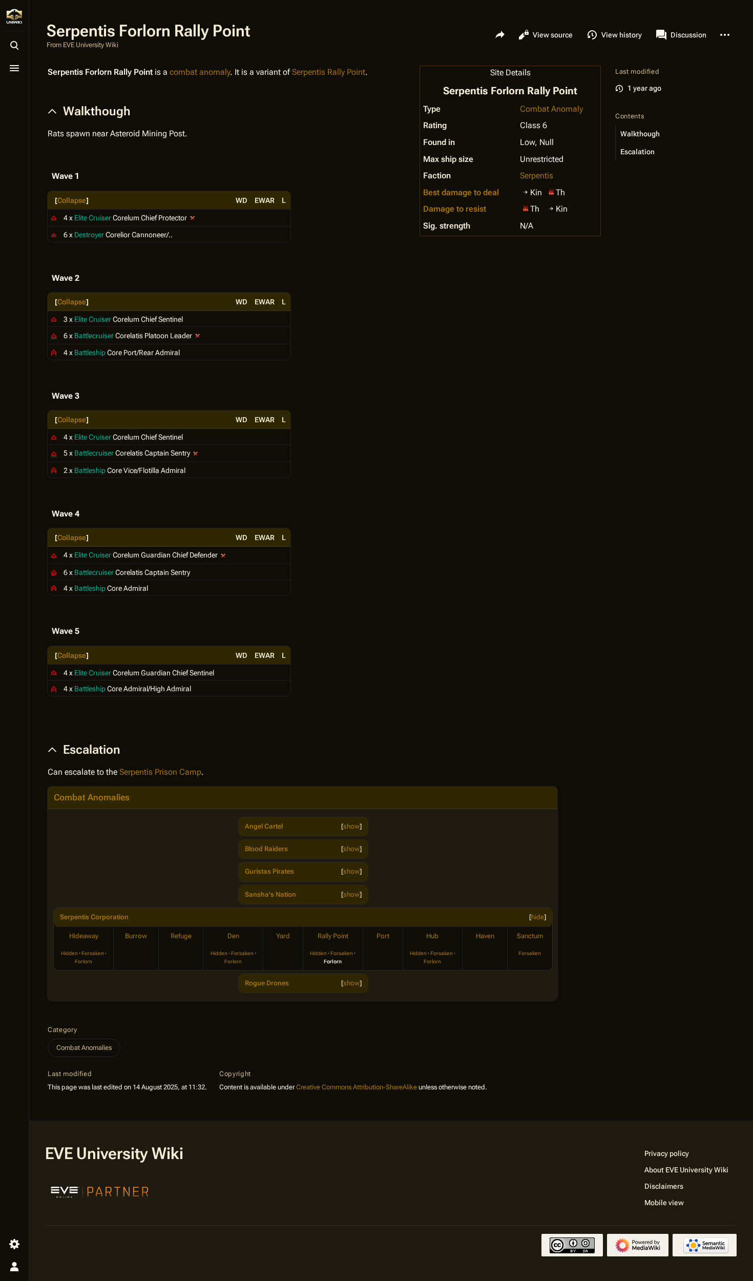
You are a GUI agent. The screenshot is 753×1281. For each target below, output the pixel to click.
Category (62, 1030)
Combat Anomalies (92, 797)
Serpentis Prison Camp (160, 772)
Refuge (181, 936)
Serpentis (536, 175)
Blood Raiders (266, 849)
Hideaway (83, 936)
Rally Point (333, 936)
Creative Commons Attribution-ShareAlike (356, 1087)
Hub (432, 936)
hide (537, 917)
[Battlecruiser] (53, 336)
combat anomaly (200, 72)
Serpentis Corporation (94, 917)
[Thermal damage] (551, 191)
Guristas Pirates (269, 871)
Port (382, 936)
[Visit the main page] (14, 16)
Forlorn (83, 961)
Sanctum (530, 936)
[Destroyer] (53, 234)
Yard (283, 936)
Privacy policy (666, 1153)
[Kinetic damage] (525, 191)
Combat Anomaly (551, 109)
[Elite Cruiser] (53, 218)
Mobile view (664, 1203)
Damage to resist (454, 209)
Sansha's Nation (270, 894)
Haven (485, 936)
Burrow (136, 936)
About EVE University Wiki (686, 1170)
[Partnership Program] (100, 1191)
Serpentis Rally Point (328, 72)
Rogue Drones (267, 983)
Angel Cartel (264, 826)
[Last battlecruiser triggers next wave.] (198, 336)
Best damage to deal (461, 192)
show (351, 826)
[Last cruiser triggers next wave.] (223, 555)
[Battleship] (53, 352)
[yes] (193, 218)
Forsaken (92, 953)
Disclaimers (663, 1186)
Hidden (69, 953)
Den (233, 936)
